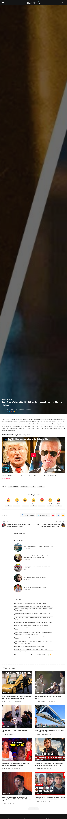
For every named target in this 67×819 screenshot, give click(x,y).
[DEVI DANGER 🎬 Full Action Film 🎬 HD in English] (50, 682)
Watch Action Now (41, 701)
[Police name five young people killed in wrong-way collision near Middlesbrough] (50, 783)
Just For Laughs (7, 734)
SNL (34, 486)
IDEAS (4, 793)
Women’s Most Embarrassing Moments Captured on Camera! (31, 625)
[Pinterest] (11, 412)
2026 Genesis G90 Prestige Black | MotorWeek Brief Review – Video (33, 622)
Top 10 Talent (7, 768)
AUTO (4, 692)
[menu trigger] (3, 2)
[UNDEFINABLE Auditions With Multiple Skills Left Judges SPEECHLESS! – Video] (17, 749)
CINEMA (38, 692)
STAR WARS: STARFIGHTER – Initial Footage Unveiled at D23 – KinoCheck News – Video (49, 764)
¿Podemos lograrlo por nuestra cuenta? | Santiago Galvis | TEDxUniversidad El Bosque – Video (17, 799)
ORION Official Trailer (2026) (22, 652)
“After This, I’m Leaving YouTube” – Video (35, 587)
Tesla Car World (7, 701)
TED (4, 803)
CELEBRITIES (14, 486)
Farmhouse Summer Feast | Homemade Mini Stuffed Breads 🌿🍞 (33, 655)
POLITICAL (25, 486)
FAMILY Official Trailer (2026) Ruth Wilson (35, 577)
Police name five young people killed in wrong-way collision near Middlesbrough (50, 798)
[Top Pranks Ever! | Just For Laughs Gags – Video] (17, 716)
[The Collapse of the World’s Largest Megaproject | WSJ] (18, 547)
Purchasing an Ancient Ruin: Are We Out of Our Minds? (29, 646)
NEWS (37, 793)
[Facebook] (7, 412)
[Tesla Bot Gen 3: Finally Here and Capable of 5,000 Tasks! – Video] (18, 568)
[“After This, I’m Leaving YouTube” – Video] (18, 588)
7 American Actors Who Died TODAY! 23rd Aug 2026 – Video (31, 649)
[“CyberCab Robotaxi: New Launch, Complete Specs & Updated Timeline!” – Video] (17, 682)
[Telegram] (13, 412)
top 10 (41, 486)
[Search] (64, 2)
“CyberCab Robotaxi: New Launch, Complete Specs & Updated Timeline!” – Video (16, 697)
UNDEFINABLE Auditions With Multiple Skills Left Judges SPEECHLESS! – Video (16, 764)
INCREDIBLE (39, 726)
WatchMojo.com (6, 478)
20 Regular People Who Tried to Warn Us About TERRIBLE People (32, 606)
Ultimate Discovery (42, 734)
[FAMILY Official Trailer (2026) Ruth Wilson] (18, 578)
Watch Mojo (11, 409)
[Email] (15, 412)
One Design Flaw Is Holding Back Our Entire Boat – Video (30, 603)
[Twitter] (9, 412)
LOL (4, 726)
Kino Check (39, 768)
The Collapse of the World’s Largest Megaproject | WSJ (38, 546)
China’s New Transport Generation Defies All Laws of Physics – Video (49, 731)
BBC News (39, 801)
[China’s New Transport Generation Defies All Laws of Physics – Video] (50, 716)
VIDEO (10, 399)
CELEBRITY (5, 399)
